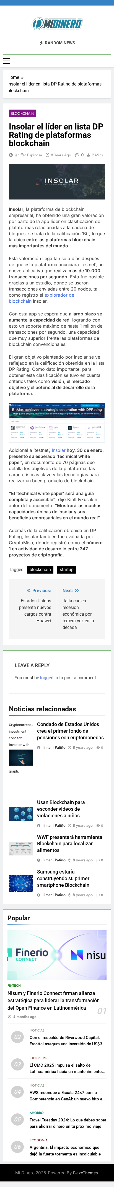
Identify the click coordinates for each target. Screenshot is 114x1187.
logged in (49, 677)
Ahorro (37, 1112)
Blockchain (22, 113)
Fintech (14, 985)
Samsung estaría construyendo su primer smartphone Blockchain (63, 878)
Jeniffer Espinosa (28, 155)
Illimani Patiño (54, 747)
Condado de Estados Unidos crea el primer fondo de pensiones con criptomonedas (70, 731)
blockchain (40, 569)
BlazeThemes (85, 1172)
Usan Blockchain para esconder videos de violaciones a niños (61, 809)
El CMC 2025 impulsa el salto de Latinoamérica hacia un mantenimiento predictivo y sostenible (66, 1071)
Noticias (37, 1030)
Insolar (59, 450)
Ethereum (38, 1058)
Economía (39, 1140)
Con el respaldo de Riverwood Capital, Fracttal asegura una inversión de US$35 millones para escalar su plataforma (67, 1044)
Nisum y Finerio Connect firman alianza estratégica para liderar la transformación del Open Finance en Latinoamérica (53, 1001)
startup (67, 569)
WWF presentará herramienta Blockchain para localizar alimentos (69, 843)
